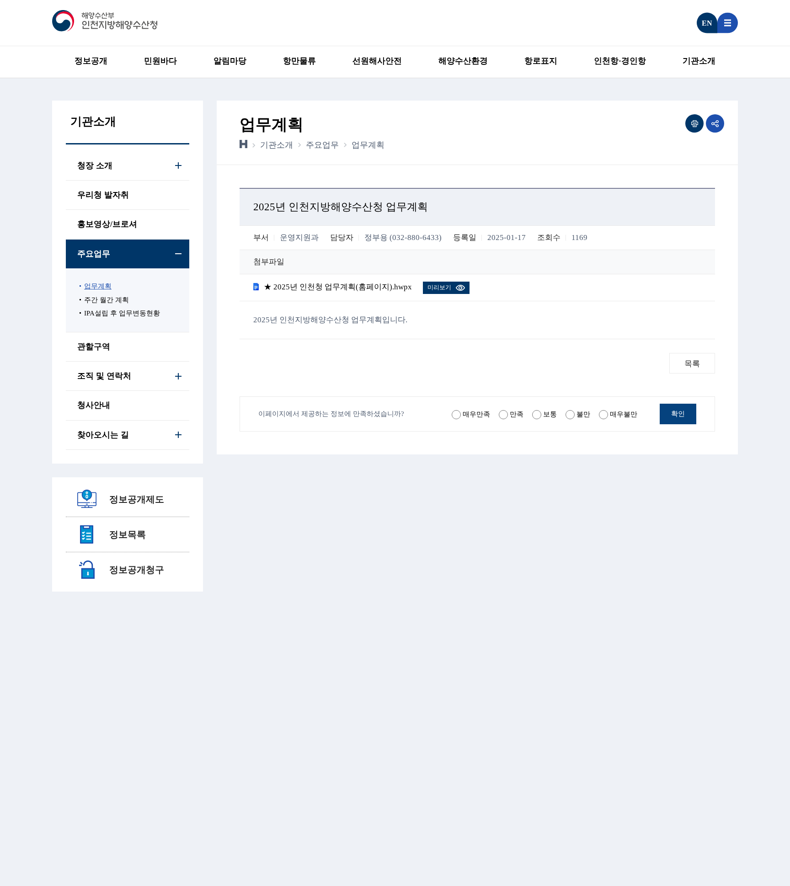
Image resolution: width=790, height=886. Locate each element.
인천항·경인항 (620, 60)
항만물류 (299, 60)
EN (707, 23)
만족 (516, 414)
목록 (692, 363)
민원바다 (160, 60)
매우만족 (476, 414)
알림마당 (230, 60)
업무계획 (368, 144)
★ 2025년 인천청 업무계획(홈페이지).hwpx (338, 287)
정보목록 (127, 534)
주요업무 (322, 144)
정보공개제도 (136, 499)
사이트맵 (727, 23)
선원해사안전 (377, 60)
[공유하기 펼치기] (715, 123)
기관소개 (699, 60)
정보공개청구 (136, 570)
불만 (583, 414)
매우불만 (623, 414)
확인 (678, 413)
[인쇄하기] (694, 123)
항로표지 (540, 60)
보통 (550, 414)
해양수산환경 (463, 60)
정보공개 (91, 60)
